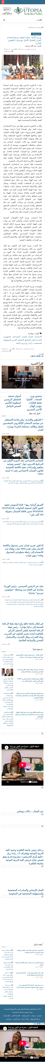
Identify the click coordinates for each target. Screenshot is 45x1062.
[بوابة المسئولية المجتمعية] (22, 11)
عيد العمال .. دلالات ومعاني (30, 811)
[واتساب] (36, 1024)
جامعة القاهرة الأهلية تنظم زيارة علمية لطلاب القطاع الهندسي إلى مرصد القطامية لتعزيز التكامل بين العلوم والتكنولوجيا (29, 714)
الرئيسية (39, 1015)
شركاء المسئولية (35, 1019)
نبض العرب (8, 1019)
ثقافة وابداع (7, 1015)
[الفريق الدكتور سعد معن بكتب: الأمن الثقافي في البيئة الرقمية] (7, 965)
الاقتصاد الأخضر (16, 1015)
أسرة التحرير (16, 1019)
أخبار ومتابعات (36, 34)
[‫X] (42, 1024)
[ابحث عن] (4, 20)
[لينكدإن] (41, 1024)
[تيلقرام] (34, 1024)
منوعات (33, 1015)
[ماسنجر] (39, 1024)
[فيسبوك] (44, 1024)
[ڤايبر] (33, 1024)
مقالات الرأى (25, 1019)
